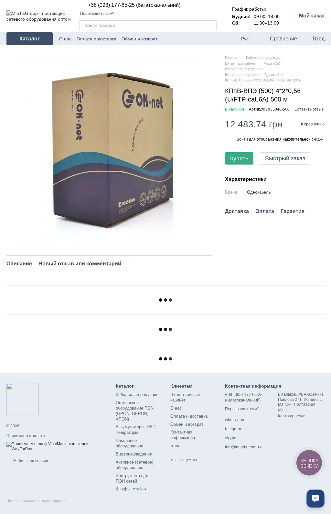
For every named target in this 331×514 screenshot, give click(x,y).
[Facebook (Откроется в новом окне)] (223, 38)
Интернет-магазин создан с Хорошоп (37, 501)
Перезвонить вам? (97, 13)
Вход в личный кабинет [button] (185, 397)
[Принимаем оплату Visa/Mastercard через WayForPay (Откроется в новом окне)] (56, 446)
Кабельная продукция (137, 394)
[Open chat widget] (315, 498)
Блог (175, 445)
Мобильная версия (30, 460)
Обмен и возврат (139, 38)
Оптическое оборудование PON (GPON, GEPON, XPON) (135, 411)
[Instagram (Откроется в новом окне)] (215, 38)
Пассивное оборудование (129, 443)
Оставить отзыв (309, 109)
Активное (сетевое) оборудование (134, 465)
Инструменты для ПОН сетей (133, 478)
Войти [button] (242, 139)
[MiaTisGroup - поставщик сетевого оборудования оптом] (22, 399)
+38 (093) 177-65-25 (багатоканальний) (134, 5)
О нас (65, 38)
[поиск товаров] (211, 25)
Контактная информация (182, 435)
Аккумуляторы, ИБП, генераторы (136, 429)
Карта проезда (291, 416)
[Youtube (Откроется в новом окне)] (230, 38)
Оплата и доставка (96, 38)
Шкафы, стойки (131, 489)
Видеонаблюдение (134, 454)
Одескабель (259, 192)
